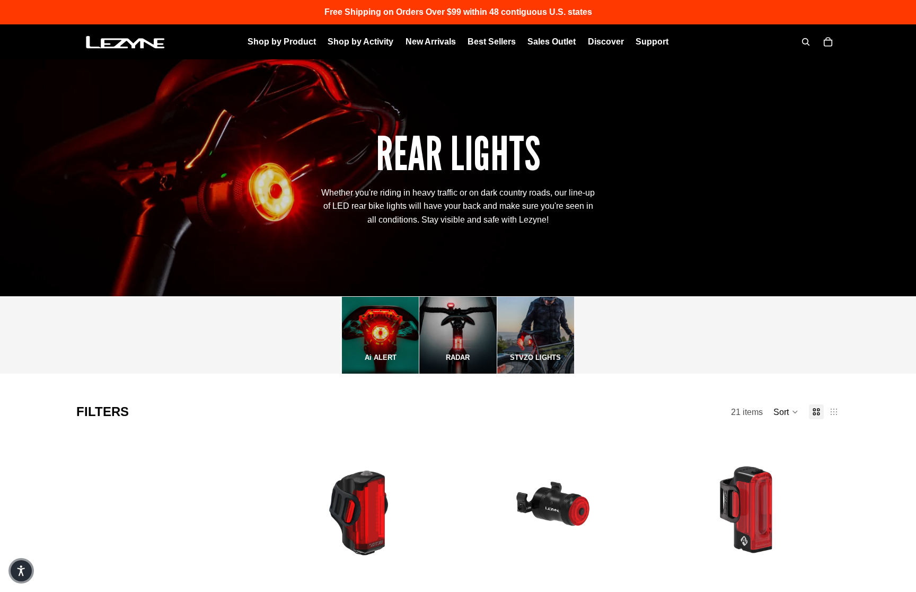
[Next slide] (428, 511)
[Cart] (828, 42)
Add (436, 577)
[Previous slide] (294, 511)
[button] (785, 411)
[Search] (805, 42)
